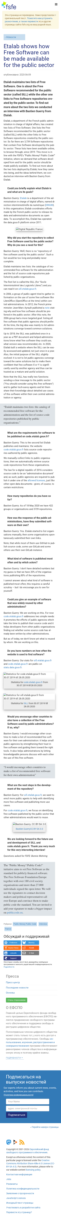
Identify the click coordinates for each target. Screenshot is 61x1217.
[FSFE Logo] (9, 5)
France (8, 929)
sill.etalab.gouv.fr (27, 288)
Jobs (8, 1179)
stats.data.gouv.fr (13, 667)
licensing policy (33, 1169)
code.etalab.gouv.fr (13, 449)
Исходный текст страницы (19, 1203)
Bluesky (31, 943)
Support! (13, 958)
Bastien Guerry (23, 829)
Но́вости (11, 37)
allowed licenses (36, 480)
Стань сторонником (16, 1000)
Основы (10, 992)
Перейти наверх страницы (45, 1127)
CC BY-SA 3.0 (36, 829)
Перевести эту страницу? (19, 1212)
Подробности (13, 1057)
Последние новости (17, 987)
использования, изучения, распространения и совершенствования (30, 1042)
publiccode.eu (15, 912)
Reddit (31, 948)
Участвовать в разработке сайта (23, 1207)
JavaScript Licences (16, 1198)
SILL (26, 703)
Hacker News (13, 948)
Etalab (23, 198)
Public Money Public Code (24, 924)
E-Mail (31, 953)
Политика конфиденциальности (22, 1188)
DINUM (49, 205)
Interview (43, 924)
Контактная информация (19, 1174)
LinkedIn (13, 953)
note (47, 307)
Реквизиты (12, 1184)
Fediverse (13, 943)
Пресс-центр (13, 982)
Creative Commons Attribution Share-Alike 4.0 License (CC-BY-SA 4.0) (30, 1163)
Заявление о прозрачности (20, 1193)
